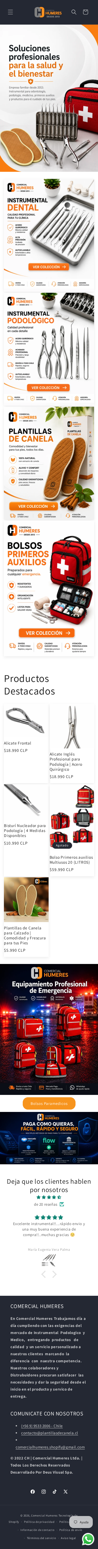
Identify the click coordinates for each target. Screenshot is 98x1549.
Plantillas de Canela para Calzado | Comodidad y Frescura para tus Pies (25, 935)
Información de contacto (37, 1530)
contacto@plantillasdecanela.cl (49, 1432)
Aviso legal (68, 1538)
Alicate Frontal (17, 743)
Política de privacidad (39, 1522)
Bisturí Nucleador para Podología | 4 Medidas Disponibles (25, 830)
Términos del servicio (41, 1538)
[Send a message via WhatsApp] (88, 1539)
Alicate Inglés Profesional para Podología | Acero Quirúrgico (66, 762)
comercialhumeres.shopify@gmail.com (50, 1447)
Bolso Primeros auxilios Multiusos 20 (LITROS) (71, 860)
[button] (10, 12)
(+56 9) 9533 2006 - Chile (42, 1425)
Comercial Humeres (44, 1515)
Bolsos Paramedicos (49, 1103)
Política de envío (70, 1530)
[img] (49, 1197)
